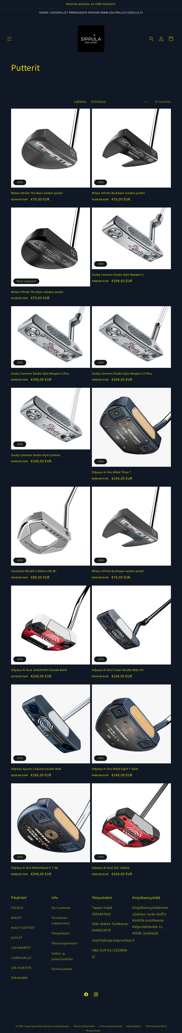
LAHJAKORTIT (21, 948)
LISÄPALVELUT (21, 958)
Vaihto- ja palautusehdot (62, 956)
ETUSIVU (17, 908)
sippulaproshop (33, 1026)
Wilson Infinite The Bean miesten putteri (37, 292)
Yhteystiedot (60, 933)
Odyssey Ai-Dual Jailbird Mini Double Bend (39, 670)
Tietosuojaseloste (64, 943)
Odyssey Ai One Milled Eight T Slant (115, 769)
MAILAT (16, 918)
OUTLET (16, 938)
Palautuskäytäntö (84, 1026)
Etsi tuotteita (60, 908)
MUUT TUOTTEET (23, 928)
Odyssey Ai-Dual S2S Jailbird (110, 868)
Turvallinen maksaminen (60, 920)
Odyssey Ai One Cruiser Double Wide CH (117, 670)
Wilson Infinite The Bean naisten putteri (37, 193)
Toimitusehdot (62, 969)
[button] (9, 39)
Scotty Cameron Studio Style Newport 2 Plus (40, 373)
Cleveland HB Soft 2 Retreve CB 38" (34, 571)
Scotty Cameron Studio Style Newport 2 (117, 274)
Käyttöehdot (134, 1026)
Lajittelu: (80, 102)
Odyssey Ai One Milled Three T (111, 472)
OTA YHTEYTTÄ (21, 968)
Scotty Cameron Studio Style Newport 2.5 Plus (122, 373)
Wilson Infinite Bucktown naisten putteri (118, 571)
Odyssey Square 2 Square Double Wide (36, 769)
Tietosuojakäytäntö (110, 1026)
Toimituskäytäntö (156, 1026)
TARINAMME (19, 978)
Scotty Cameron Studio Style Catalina (36, 455)
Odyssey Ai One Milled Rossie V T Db (34, 868)
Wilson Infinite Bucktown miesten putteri (118, 193)
